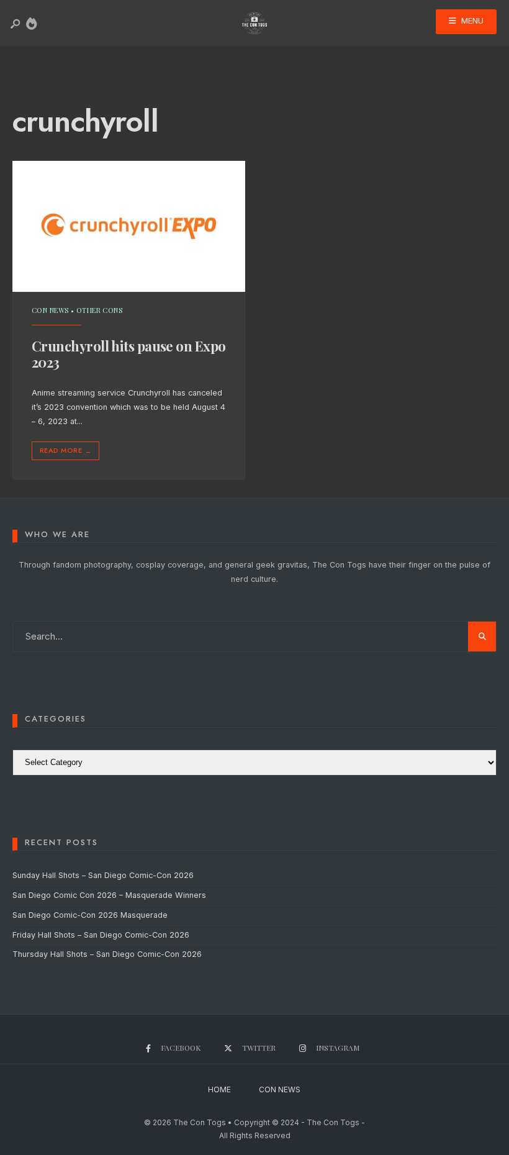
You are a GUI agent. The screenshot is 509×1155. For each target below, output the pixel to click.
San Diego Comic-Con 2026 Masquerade (90, 915)
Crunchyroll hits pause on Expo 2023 (129, 354)
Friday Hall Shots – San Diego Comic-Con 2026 (100, 935)
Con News (50, 310)
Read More (65, 450)
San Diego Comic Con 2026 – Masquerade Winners (109, 895)
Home (219, 1089)
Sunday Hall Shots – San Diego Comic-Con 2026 (103, 875)
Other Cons (99, 310)
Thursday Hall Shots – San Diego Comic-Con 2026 (107, 954)
